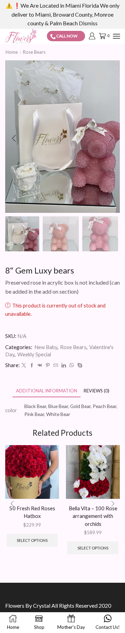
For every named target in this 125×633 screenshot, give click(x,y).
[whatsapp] (72, 365)
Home (12, 52)
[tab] (46, 390)
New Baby (45, 347)
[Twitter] (24, 365)
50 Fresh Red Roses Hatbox (32, 512)
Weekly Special (34, 354)
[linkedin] (64, 365)
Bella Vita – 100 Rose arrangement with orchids (93, 516)
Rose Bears (34, 52)
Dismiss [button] (88, 23)
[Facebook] (32, 365)
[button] (14, 138)
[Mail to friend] (56, 365)
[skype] (79, 365)
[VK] (40, 365)
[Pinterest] (48, 365)
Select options (32, 540)
